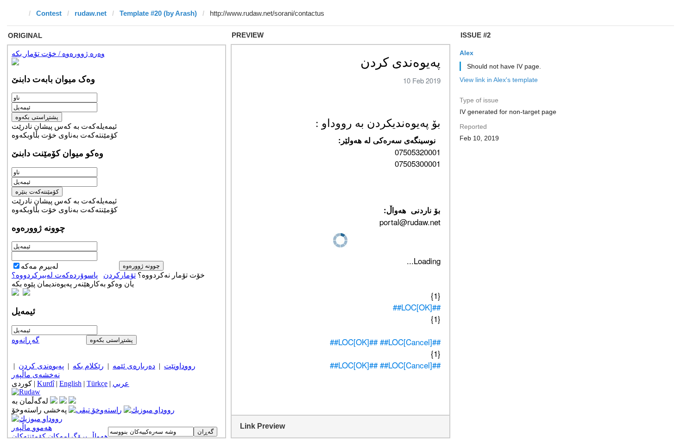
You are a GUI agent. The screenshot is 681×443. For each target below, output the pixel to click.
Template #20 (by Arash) (158, 13)
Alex (466, 53)
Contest (49, 13)
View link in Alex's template (499, 79)
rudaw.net (91, 13)
